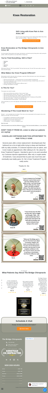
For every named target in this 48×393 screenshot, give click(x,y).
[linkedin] (33, 6)
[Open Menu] (20, 6)
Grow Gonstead (23, 387)
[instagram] (31, 6)
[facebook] (25, 6)
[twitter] (28, 6)
